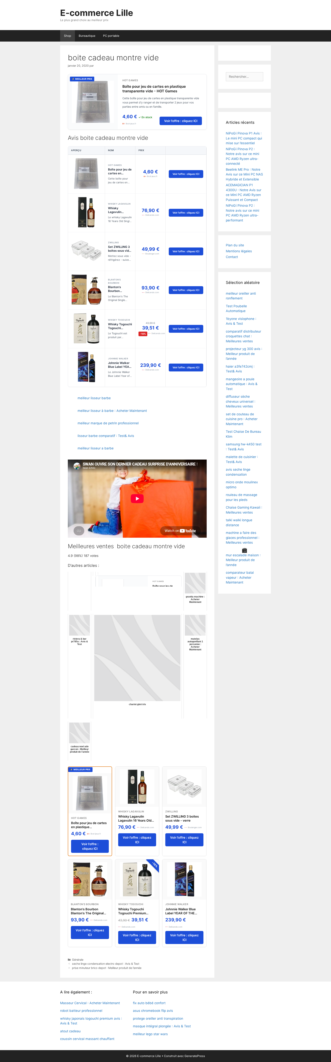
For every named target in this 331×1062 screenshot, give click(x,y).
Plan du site (235, 245)
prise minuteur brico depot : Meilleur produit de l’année (106, 967)
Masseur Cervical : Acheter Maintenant (90, 1003)
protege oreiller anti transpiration (158, 1018)
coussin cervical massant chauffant (87, 1039)
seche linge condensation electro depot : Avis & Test (105, 963)
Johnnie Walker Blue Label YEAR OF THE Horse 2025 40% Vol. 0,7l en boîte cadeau (181, 915)
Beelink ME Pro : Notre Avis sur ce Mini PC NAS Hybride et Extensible (244, 174)
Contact (232, 257)
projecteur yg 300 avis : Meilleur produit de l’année (244, 354)
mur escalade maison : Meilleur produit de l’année (243, 560)
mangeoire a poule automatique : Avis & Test (241, 384)
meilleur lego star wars (150, 1034)
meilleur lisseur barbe (94, 398)
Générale (77, 959)
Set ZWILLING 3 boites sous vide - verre (119, 250)
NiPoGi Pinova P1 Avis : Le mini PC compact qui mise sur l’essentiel (244, 138)
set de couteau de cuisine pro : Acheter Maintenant (241, 419)
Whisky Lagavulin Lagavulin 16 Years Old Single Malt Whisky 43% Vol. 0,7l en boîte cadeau (136, 822)
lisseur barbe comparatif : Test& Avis (106, 436)
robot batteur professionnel (81, 1011)
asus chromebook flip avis (153, 1011)
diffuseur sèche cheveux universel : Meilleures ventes (240, 401)
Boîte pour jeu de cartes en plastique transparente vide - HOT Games (154, 88)
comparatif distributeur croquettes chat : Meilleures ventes (243, 336)
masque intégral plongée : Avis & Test (162, 1026)
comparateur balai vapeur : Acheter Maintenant (240, 577)
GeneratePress (194, 1056)
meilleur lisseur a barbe (96, 448)
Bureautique (87, 36)
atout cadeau (70, 1031)
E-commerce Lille (96, 12)
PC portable (111, 36)
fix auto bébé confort (149, 1003)
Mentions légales (239, 251)
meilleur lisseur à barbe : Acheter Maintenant (112, 411)
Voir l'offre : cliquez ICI (180, 121)
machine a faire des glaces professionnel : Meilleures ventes (242, 537)
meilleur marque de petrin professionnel (108, 423)
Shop (67, 36)
